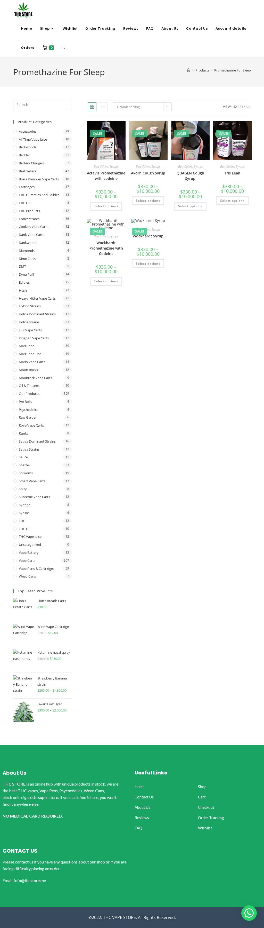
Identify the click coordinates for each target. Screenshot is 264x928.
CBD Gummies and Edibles (39, 195)
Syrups (114, 166)
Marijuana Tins (30, 353)
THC (22, 520)
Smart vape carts (32, 481)
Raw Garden (28, 417)
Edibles (24, 282)
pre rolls (25, 401)
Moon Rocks (28, 369)
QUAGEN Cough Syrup (190, 176)
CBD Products (29, 211)
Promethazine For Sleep (232, 70)
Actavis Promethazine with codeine (106, 176)
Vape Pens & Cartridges (36, 568)
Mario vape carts (32, 361)
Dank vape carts (31, 234)
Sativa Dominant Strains (37, 441)
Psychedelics (28, 409)
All (248, 107)
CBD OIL (25, 203)
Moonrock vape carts (35, 377)
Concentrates (29, 219)
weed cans (27, 576)
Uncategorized (30, 544)
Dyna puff (26, 274)
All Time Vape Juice (33, 139)
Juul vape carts (30, 330)
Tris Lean (232, 173)
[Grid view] (92, 106)
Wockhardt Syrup (148, 236)
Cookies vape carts (33, 226)
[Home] (189, 70)
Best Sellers (101, 166)
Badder (24, 155)
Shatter (24, 465)
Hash (23, 290)
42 (235, 107)
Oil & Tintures (29, 385)
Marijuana (26, 345)
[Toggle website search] (63, 47)
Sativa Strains (29, 449)
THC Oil (24, 528)
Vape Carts (27, 560)
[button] (249, 913)
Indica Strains (29, 322)
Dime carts (27, 258)
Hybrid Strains (30, 306)
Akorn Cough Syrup (148, 173)
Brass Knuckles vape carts (39, 179)
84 (241, 107)
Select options (106, 206)
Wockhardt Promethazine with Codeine (106, 248)
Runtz (23, 433)
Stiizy (23, 489)
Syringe (24, 504)
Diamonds (27, 250)
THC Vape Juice (30, 536)
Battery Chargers (32, 163)
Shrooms (26, 473)
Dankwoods (28, 242)
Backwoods (27, 147)
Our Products (29, 393)
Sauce (23, 457)
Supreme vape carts (34, 496)
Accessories (27, 131)
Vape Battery (29, 552)
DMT (22, 266)
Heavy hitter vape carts (37, 298)
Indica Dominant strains (37, 314)
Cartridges (27, 187)
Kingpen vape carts (34, 338)
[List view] (103, 106)
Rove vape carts (31, 425)
